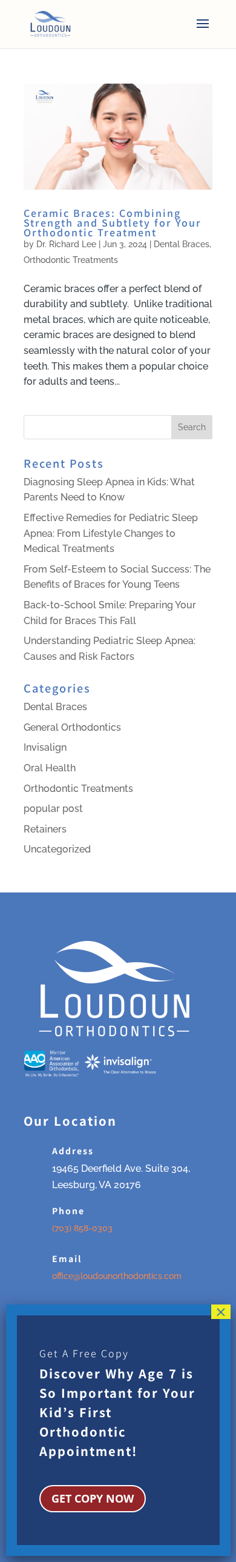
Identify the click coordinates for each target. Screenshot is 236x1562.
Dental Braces (181, 244)
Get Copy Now (92, 1498)
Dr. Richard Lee (66, 244)
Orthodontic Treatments (71, 260)
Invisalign (45, 747)
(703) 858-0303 (82, 1228)
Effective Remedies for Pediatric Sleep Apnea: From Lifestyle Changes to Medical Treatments (111, 533)
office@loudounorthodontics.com (117, 1276)
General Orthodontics (72, 727)
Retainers (45, 829)
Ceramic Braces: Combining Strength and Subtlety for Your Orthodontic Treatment (113, 222)
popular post (53, 808)
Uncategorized (57, 849)
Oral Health (50, 768)
